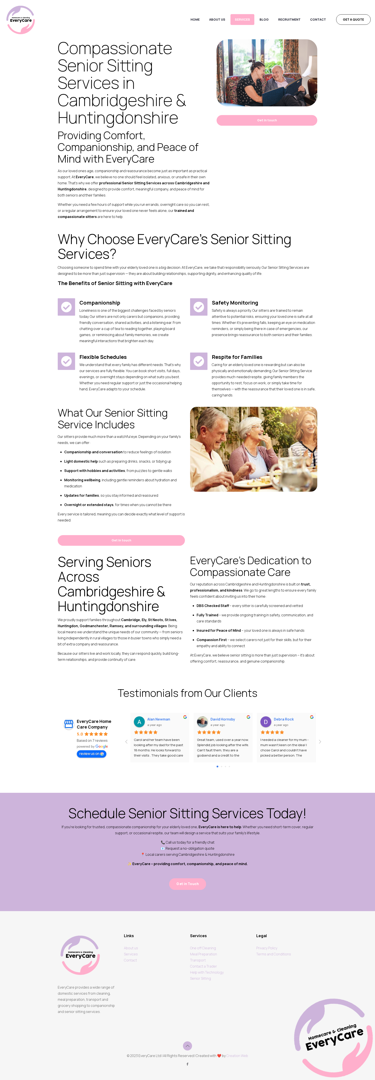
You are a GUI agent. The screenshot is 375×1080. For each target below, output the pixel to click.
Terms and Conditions (273, 954)
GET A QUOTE (353, 19)
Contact (130, 960)
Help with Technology (207, 972)
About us (131, 948)
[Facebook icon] (187, 1064)
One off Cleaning (203, 948)
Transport (198, 960)
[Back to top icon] (187, 1045)
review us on (89, 753)
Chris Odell (283, 719)
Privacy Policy (266, 948)
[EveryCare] (20, 19)
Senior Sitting (200, 978)
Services (131, 954)
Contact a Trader (203, 966)
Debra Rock (221, 719)
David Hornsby (159, 719)
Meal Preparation (203, 954)
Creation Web (237, 1055)
